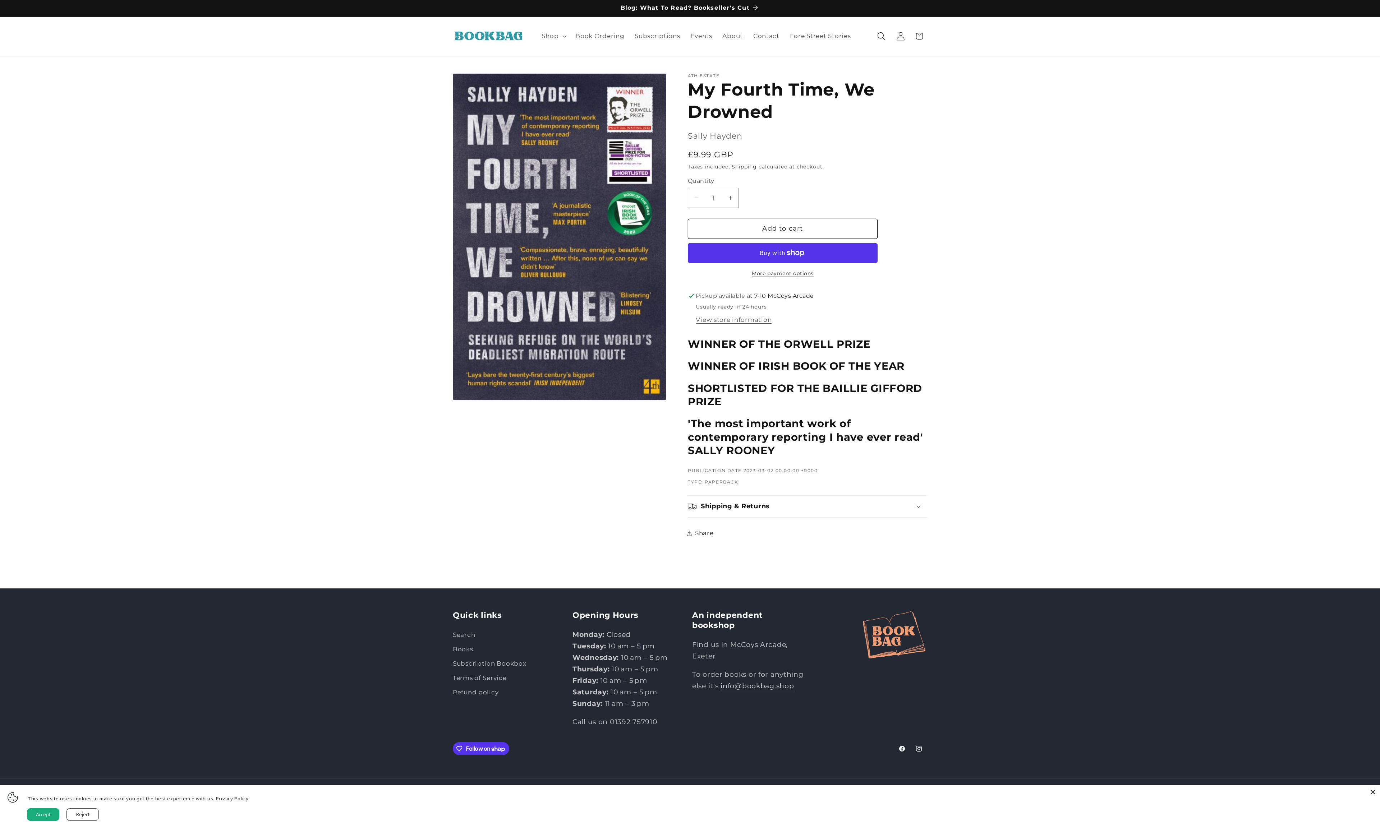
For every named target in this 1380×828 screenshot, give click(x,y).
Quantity (701, 180)
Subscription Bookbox (489, 663)
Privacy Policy (232, 798)
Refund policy (475, 692)
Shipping (744, 166)
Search (464, 634)
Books (463, 649)
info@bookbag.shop (757, 685)
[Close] (1372, 792)
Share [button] (704, 533)
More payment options (783, 273)
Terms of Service (480, 677)
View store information (734, 319)
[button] (553, 36)
